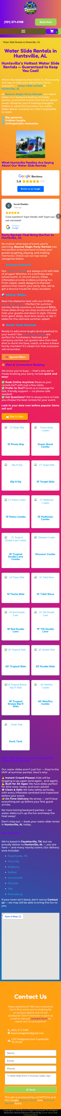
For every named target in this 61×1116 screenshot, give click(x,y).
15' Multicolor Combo (45, 518)
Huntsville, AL (11, 88)
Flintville (13, 883)
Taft (10, 888)
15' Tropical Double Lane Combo (15, 557)
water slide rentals (30, 85)
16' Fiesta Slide (15, 594)
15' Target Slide (45, 481)
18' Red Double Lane (15, 630)
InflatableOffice (30, 1115)
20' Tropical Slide (15, 666)
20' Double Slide (45, 666)
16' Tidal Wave (45, 594)
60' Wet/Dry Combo (45, 702)
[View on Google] (8, 206)
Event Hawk (47, 1112)
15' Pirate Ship (16, 444)
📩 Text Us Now (14, 416)
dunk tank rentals (34, 334)
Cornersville (15, 877)
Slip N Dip (15, 481)
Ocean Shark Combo (45, 445)
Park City (13, 861)
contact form (39, 1018)
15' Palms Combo (16, 516)
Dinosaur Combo (45, 554)
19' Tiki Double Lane (45, 630)
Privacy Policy (28, 1100)
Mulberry (13, 866)
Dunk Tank (15, 741)
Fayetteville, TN (17, 856)
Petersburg (15, 894)
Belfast (12, 872)
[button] (2, 216)
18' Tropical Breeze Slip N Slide (15, 704)
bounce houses (16, 271)
